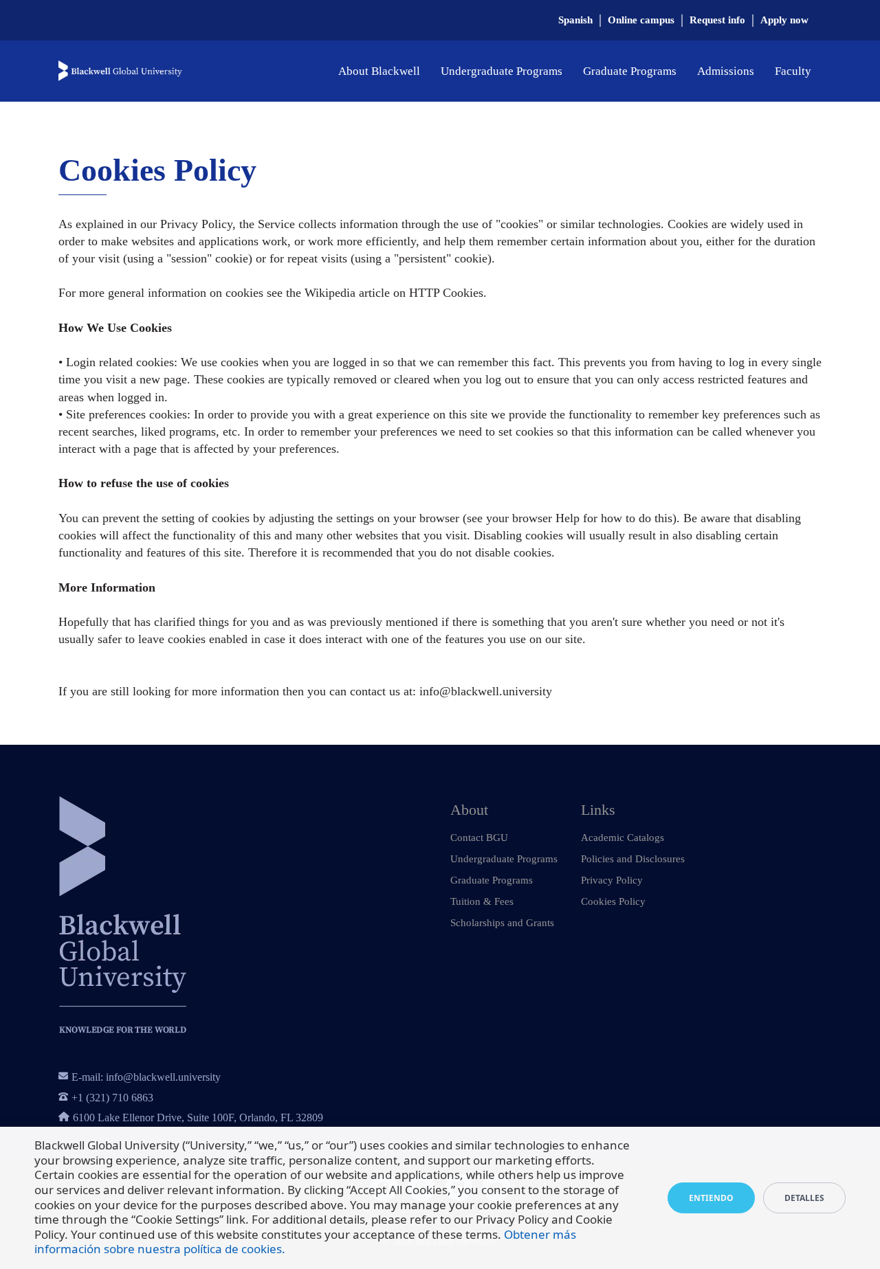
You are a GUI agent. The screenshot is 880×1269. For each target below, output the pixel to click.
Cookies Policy (613, 901)
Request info (717, 19)
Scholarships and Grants (502, 922)
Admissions (725, 71)
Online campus (641, 19)
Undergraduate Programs (501, 71)
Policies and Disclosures (633, 858)
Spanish (575, 19)
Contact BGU (479, 837)
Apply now (784, 19)
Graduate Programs (629, 71)
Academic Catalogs (622, 837)
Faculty (793, 71)
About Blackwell (379, 71)
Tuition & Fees (482, 901)
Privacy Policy (612, 880)
